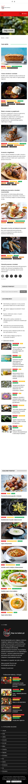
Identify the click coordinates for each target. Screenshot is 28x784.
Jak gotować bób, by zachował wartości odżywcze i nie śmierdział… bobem (19, 388)
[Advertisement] (14, 451)
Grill (20, 181)
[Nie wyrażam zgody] (26, 779)
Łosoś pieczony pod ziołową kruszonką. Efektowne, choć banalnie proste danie (13, 326)
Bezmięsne (4, 143)
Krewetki (4, 740)
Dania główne (14, 181)
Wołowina (4, 771)
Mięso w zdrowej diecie (19, 702)
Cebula (4, 730)
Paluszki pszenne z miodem (9, 264)
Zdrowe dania (5, 105)
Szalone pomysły (20, 104)
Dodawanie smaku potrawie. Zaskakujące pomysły (19, 684)
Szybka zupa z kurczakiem (9, 591)
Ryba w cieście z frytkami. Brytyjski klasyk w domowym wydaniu (20, 431)
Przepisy (4, 104)
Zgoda (8, 781)
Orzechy (4, 749)
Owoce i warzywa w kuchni (18, 714)
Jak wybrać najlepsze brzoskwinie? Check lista (14, 309)
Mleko (3, 746)
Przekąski (18, 102)
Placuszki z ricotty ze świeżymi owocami (13, 228)
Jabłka (4, 737)
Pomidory (4, 755)
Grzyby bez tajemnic (18, 720)
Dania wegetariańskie (13, 143)
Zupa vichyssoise (6, 543)
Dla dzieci (10, 255)
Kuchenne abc (16, 677)
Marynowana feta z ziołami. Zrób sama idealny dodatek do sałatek (18, 376)
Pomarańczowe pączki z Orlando (11, 496)
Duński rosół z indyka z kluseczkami (12, 567)
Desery (9, 66)
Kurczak (4, 743)
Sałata (4, 762)
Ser (3, 768)
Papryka (4, 752)
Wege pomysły (5, 146)
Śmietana (4, 765)
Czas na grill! (5, 181)
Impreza (4, 102)
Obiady (2, 564)
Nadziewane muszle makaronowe (11, 520)
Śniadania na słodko (19, 145)
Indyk (3, 733)
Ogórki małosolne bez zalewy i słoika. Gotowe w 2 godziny (19, 421)
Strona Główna (16, 680)
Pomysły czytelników (17, 66)
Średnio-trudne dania (6, 258)
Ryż (3, 758)
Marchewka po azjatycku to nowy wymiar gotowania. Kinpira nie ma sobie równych (14, 304)
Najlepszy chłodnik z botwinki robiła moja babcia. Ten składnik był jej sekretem (19, 400)
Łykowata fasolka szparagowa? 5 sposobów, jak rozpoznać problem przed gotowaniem (18, 363)
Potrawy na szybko (6, 184)
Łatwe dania (10, 102)
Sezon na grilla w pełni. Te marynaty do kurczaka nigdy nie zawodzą (19, 350)
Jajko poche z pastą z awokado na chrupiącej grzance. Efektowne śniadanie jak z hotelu (14, 320)
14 (20, 276)
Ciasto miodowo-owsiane (9, 73)
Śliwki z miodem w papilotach (10, 111)
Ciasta (3, 66)
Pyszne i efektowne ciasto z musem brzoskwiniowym (12, 314)
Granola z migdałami (7, 152)
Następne (2, 279)
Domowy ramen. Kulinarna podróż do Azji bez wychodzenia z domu (13, 331)
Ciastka (3, 255)
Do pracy (15, 370)
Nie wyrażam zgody (16, 781)
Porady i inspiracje (17, 357)
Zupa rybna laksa (6, 615)
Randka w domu (11, 104)
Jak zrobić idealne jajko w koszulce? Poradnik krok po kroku (19, 411)
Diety (20, 355)
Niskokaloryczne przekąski (17, 711)
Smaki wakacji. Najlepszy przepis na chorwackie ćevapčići (12, 336)
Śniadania (10, 145)
